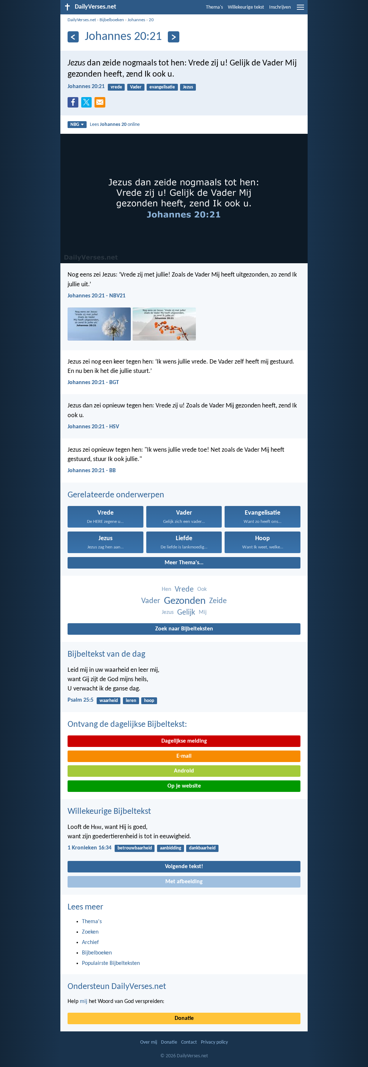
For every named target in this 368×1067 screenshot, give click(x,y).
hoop (149, 700)
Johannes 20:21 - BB (92, 471)
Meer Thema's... (184, 563)
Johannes (136, 20)
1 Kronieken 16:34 (89, 848)
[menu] (300, 10)
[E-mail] (101, 104)
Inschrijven (280, 7)
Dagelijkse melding (184, 741)
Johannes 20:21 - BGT (93, 383)
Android (184, 771)
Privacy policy (214, 1042)
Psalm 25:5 (80, 700)
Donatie (184, 1018)
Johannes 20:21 (86, 87)
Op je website (184, 786)
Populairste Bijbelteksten (111, 963)
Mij (203, 612)
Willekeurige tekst (246, 7)
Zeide (218, 601)
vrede (116, 87)
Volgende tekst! (184, 867)
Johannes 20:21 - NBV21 (96, 296)
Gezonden (185, 601)
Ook (202, 589)
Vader (136, 87)
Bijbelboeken (112, 20)
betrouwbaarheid (135, 848)
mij (83, 1001)
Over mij (148, 1042)
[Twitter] (88, 104)
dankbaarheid (202, 848)
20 (151, 20)
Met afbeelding (184, 882)
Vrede (184, 589)
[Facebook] (74, 104)
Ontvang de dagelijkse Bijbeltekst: (127, 724)
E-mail (184, 756)
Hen (166, 589)
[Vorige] (73, 36)
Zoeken (90, 932)
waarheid (109, 700)
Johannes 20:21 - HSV (93, 427)
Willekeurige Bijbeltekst (109, 811)
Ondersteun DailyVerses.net (117, 986)
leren (131, 700)
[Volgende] (173, 36)
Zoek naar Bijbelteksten (184, 629)
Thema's (214, 7)
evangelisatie (162, 87)
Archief (90, 942)
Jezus (188, 87)
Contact (189, 1042)
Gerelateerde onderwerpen (116, 495)
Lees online (115, 124)
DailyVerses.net (82, 20)
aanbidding (170, 848)
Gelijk (186, 612)
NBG (74, 124)
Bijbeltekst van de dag (106, 654)
